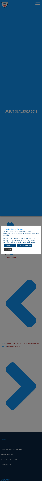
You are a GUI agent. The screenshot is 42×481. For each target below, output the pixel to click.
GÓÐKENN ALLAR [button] (10, 246)
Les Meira (8, 250)
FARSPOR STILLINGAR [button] (24, 246)
